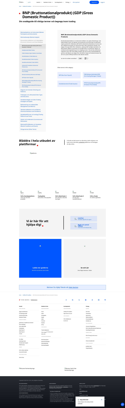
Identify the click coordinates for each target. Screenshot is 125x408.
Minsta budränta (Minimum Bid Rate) (31, 74)
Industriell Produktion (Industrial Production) (30, 66)
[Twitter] (79, 300)
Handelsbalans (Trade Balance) (29, 56)
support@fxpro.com (83, 391)
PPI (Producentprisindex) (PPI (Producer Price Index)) (31, 85)
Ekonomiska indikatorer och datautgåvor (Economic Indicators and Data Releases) (32, 41)
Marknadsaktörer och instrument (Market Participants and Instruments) (32, 33)
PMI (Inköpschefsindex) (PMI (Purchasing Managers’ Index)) (32, 81)
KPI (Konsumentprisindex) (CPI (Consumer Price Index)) (32, 70)
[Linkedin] (72, 300)
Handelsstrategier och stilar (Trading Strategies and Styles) (31, 100)
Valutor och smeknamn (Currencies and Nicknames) (31, 120)
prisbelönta (81, 142)
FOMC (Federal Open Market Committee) (32, 53)
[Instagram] (98, 300)
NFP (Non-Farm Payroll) (27, 77)
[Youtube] (85, 300)
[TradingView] (105, 300)
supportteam (96, 385)
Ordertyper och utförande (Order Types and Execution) (31, 95)
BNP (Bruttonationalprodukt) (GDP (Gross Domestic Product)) (32, 46)
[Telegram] (92, 300)
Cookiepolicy (65, 387)
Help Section (73, 287)
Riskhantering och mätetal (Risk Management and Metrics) (29, 105)
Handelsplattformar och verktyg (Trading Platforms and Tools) (32, 115)
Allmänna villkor (52, 387)
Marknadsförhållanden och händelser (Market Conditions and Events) (31, 125)
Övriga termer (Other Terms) (28, 129)
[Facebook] (66, 300)
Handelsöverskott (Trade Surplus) (30, 59)
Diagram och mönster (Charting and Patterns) (30, 90)
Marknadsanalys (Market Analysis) (30, 37)
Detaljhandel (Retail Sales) (28, 50)
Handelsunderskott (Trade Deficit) (30, 62)
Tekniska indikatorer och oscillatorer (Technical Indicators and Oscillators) (31, 110)
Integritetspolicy (59, 387)
